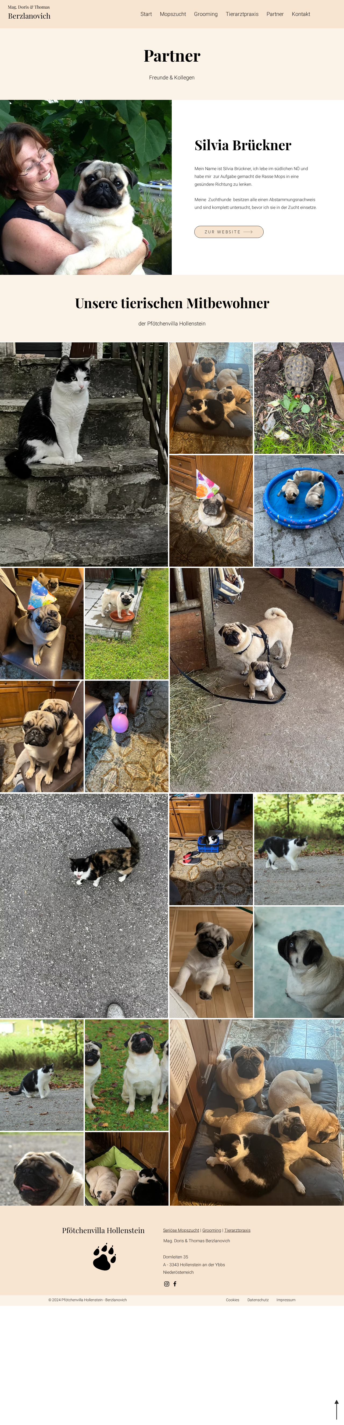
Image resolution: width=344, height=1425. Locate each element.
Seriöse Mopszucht (181, 1230)
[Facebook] (174, 1283)
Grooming (211, 1230)
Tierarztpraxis (237, 1230)
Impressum (286, 1300)
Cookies (232, 1300)
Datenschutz (258, 1300)
